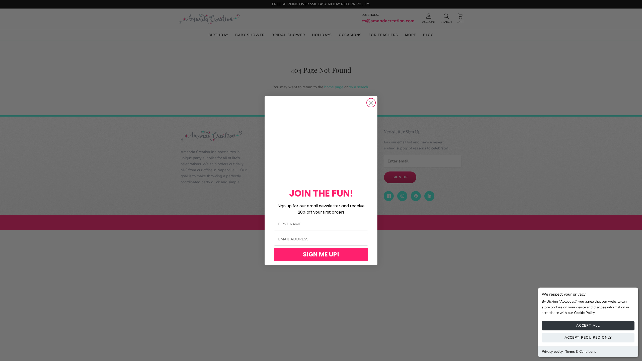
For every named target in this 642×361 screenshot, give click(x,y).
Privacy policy (552, 351)
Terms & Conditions (580, 351)
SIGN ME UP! (321, 254)
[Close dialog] (371, 102)
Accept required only (588, 337)
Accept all (588, 325)
